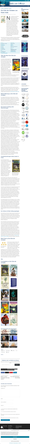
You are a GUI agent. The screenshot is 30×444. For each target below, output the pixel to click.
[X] (26, 0)
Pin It (11, 372)
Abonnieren (17, 364)
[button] (28, 430)
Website (2, 405)
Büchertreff (9, 427)
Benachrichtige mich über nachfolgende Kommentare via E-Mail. (10, 415)
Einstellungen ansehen (15, 441)
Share (3, 372)
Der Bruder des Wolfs (13, 51)
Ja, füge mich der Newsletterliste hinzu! (8, 411)
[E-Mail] (28, 0)
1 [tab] (22, 52)
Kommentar (3, 388)
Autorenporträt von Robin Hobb (14, 91)
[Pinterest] (27, 0)
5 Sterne (2, 8)
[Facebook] (25, 0)
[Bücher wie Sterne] (15, 3)
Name (2, 398)
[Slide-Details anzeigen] (24, 47)
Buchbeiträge (6, 8)
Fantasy (10, 8)
